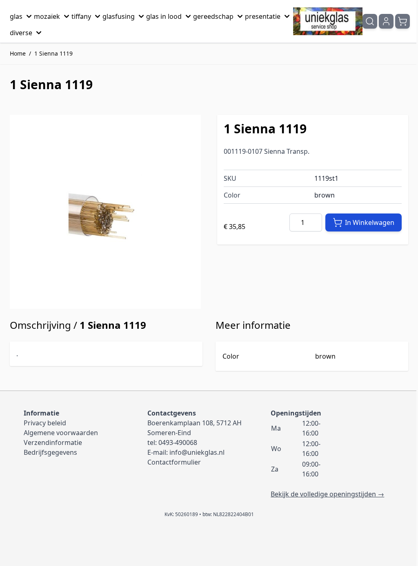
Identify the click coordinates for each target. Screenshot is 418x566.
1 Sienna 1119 (53, 53)
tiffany (81, 16)
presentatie (262, 16)
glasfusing (118, 16)
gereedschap (213, 16)
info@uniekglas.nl (197, 452)
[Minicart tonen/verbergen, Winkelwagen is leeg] (402, 21)
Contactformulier (174, 462)
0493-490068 (177, 442)
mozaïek (47, 16)
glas (16, 16)
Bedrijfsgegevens (50, 452)
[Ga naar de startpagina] (327, 21)
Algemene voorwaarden (61, 432)
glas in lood (164, 16)
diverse (21, 32)
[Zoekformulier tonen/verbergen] (369, 21)
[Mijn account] (386, 21)
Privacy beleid (45, 422)
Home (18, 53)
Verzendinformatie (53, 442)
